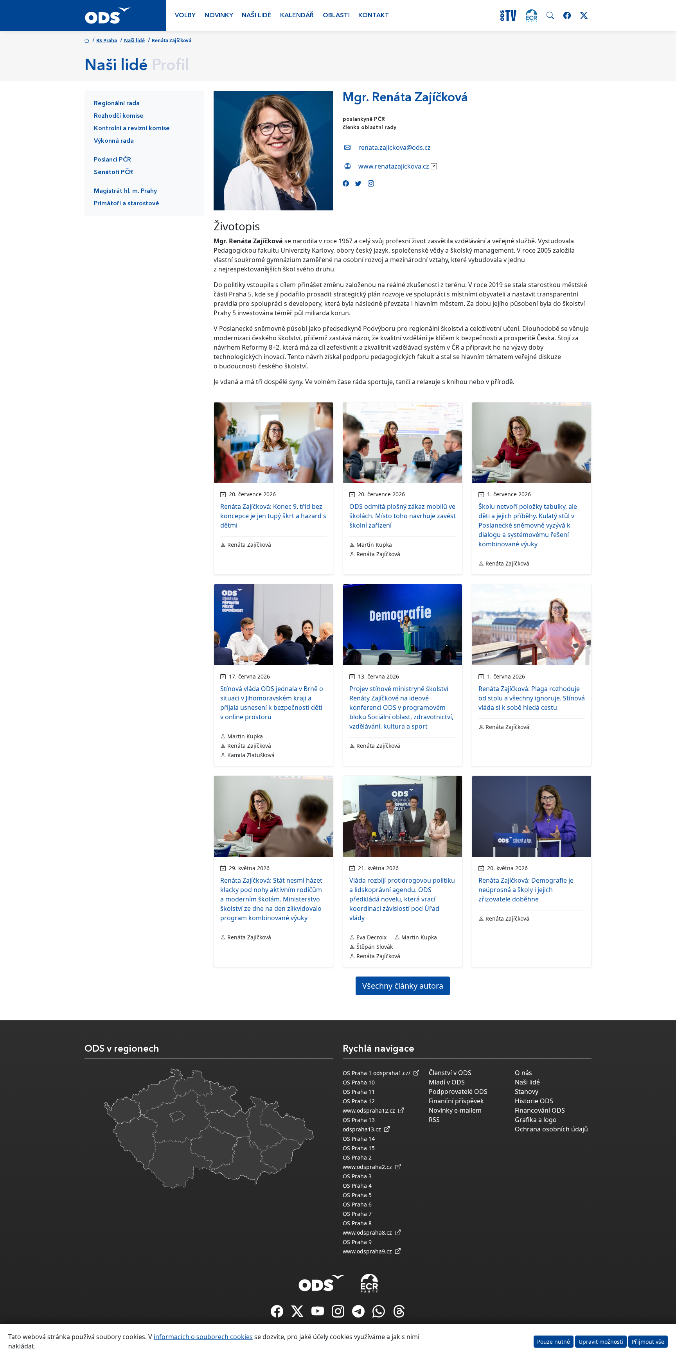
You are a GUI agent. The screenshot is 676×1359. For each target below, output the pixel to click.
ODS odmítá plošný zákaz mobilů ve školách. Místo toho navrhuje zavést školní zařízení (402, 516)
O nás (523, 1072)
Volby (185, 16)
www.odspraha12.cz (370, 1110)
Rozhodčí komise (119, 116)
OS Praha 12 (359, 1101)
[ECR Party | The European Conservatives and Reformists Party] (531, 15)
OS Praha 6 (357, 1204)
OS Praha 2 (357, 1157)
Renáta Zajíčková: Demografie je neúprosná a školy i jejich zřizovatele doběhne (526, 889)
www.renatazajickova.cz (393, 166)
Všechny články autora (402, 985)
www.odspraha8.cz (369, 1232)
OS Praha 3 (357, 1176)
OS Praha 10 (359, 1082)
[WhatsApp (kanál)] (379, 1313)
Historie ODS (534, 1101)
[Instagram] (371, 183)
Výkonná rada (114, 141)
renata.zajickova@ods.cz (394, 147)
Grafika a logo (536, 1119)
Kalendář (297, 16)
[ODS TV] (318, 1313)
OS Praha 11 (359, 1091)
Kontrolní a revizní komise (132, 129)
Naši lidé (256, 16)
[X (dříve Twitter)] (298, 1313)
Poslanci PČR (112, 160)
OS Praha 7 (357, 1213)
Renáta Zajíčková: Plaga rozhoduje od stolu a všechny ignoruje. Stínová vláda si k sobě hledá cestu (531, 698)
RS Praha (106, 40)
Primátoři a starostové (126, 204)
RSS (434, 1119)
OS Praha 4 (357, 1185)
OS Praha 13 (359, 1120)
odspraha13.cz (363, 1129)
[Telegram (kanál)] (359, 1313)
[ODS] (321, 1280)
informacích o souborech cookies (203, 1336)
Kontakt (373, 16)
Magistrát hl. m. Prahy (125, 191)
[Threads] (399, 1313)
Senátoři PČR (113, 172)
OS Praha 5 (357, 1195)
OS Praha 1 (357, 1073)
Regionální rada (117, 104)
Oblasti (336, 16)
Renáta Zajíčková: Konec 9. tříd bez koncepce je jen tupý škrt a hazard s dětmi (273, 516)
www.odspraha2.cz (369, 1166)
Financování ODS (540, 1110)
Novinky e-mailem (455, 1110)
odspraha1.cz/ (393, 1073)
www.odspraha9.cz (369, 1251)
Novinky (219, 16)
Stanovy (526, 1091)
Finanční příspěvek (456, 1101)
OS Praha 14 (359, 1138)
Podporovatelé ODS (458, 1091)
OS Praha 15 (359, 1148)
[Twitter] (358, 183)
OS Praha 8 (357, 1223)
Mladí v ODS (447, 1082)
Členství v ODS (450, 1072)
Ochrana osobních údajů (551, 1129)
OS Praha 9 (357, 1242)
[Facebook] (346, 183)
